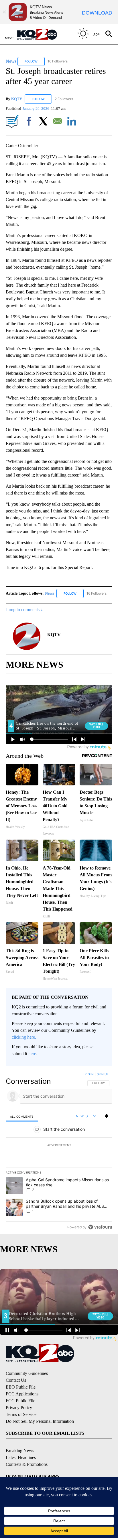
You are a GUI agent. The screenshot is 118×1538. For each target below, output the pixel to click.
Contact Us (16, 1380)
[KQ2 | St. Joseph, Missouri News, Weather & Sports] (40, 34)
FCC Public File (20, 1400)
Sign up (102, 1074)
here (32, 1053)
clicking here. (24, 1037)
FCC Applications (22, 1393)
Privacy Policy (19, 1407)
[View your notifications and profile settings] (106, 1116)
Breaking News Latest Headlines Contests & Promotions (27, 1457)
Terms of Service (21, 1414)
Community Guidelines (27, 1373)
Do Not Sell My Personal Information (40, 1421)
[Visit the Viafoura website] (100, 1227)
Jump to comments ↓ (24, 609)
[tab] (22, 1116)
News (50, 593)
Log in (89, 1074)
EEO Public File (21, 1387)
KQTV (16, 99)
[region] (59, 1151)
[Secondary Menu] (13, 34)
